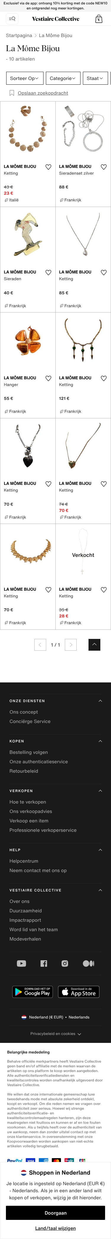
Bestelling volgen (28, 752)
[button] (99, 19)
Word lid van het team (33, 929)
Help (15, 850)
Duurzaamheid (25, 910)
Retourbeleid (23, 770)
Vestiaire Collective (35, 890)
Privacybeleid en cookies (52, 1033)
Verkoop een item (29, 820)
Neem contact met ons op (38, 870)
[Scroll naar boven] (94, 645)
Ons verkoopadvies (30, 811)
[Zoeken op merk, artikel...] (12, 18)
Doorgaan (56, 1212)
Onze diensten (27, 701)
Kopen (16, 741)
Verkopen (21, 791)
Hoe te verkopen (27, 801)
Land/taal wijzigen (55, 1228)
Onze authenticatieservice (38, 761)
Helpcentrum (23, 860)
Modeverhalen (25, 938)
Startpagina (19, 35)
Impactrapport (25, 920)
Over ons (19, 901)
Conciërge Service (30, 721)
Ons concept (23, 711)
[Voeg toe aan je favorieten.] (48, 167)
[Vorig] (40, 645)
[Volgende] (71, 645)
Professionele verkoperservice (43, 830)
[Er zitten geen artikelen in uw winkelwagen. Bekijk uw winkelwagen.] (99, 19)
